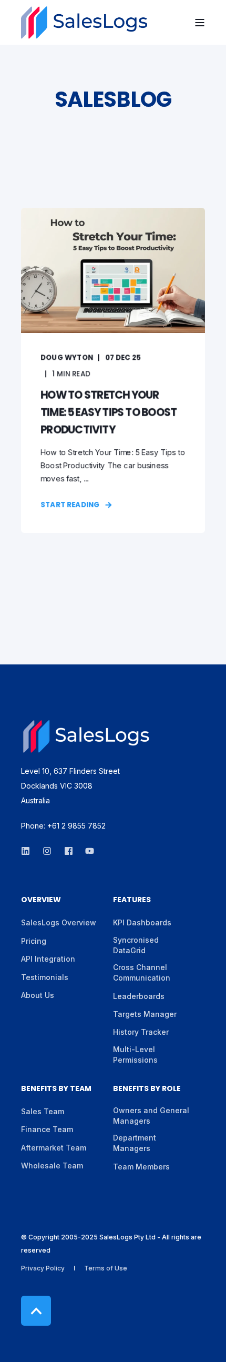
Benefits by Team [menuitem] (56, 1089)
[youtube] (86, 850)
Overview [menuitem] (41, 900)
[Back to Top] (36, 1311)
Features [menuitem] (132, 900)
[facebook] (68, 850)
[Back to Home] (84, 22)
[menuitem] (58, 922)
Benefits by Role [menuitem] (147, 1089)
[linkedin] (28, 850)
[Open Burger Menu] (199, 23)
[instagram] (47, 850)
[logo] (86, 736)
